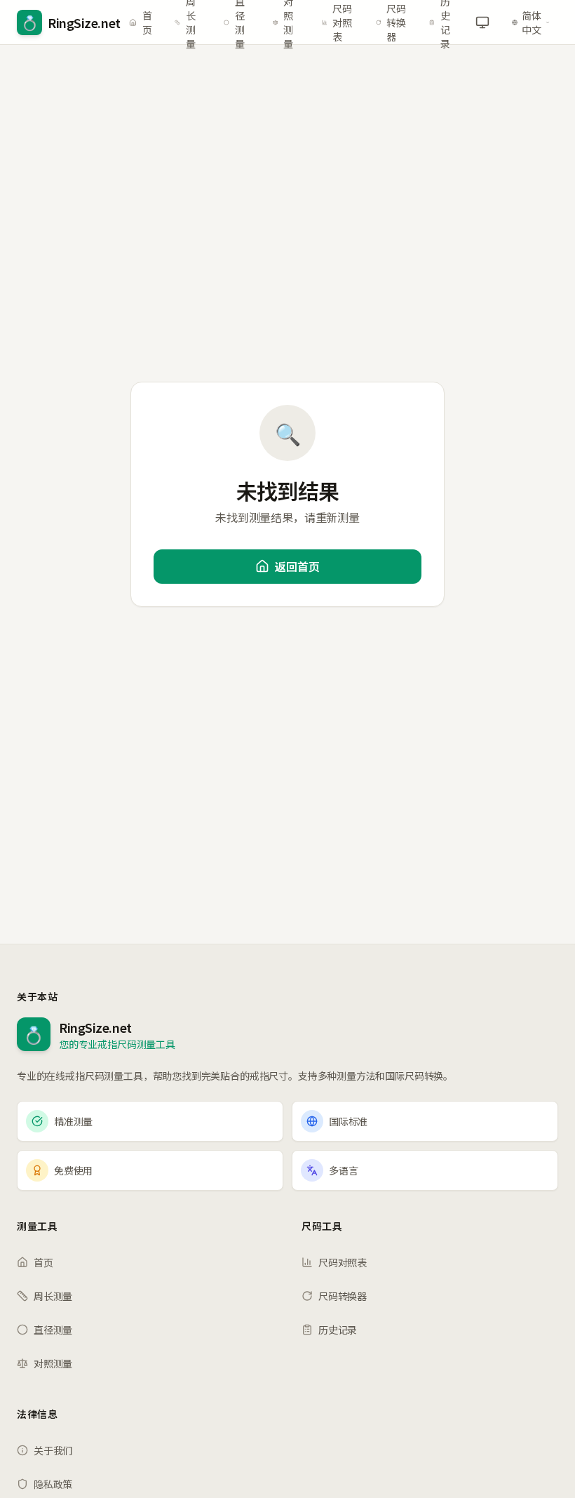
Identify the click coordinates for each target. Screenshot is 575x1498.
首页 (147, 22)
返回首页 (297, 566)
